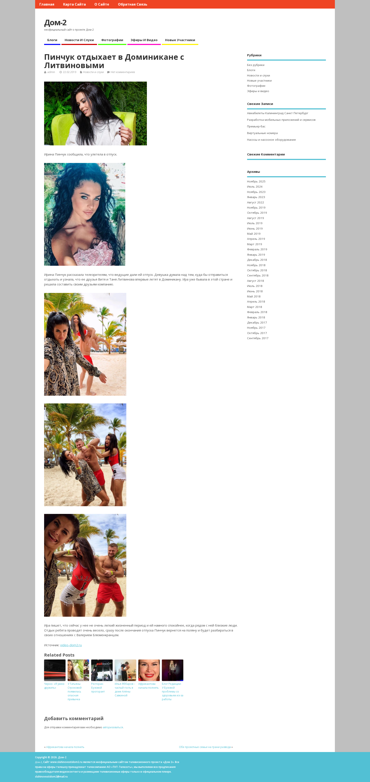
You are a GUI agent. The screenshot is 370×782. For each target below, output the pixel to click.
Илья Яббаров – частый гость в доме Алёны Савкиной (125, 689)
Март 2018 (254, 307)
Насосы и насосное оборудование (271, 140)
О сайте (101, 4)
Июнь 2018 (255, 291)
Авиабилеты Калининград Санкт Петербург (277, 113)
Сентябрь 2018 (258, 275)
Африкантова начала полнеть (148, 685)
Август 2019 (255, 218)
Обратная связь (132, 4)
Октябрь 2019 (257, 213)
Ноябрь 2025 (256, 181)
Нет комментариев (123, 72)
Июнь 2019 (255, 228)
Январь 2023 (256, 197)
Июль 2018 (255, 286)
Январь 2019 (256, 255)
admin (51, 72)
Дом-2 (55, 22)
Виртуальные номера (262, 133)
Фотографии (112, 40)
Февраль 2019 (257, 249)
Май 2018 (254, 296)
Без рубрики (255, 65)
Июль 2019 (255, 223)
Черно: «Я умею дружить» (54, 685)
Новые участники (180, 40)
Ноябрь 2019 (256, 207)
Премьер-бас (256, 126)
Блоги (52, 40)
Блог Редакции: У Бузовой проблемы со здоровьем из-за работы (172, 691)
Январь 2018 (256, 317)
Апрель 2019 (256, 239)
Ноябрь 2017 (256, 328)
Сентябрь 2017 (258, 338)
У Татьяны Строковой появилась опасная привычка (75, 691)
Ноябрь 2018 (256, 265)
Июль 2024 (255, 186)
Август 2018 (255, 281)
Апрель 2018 (256, 301)
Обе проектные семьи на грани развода (205, 747)
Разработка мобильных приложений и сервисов (281, 120)
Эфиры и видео (144, 40)
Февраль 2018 (257, 312)
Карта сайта (74, 4)
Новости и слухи (79, 40)
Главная (46, 4)
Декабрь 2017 (257, 322)
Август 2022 (255, 202)
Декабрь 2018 (257, 260)
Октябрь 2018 (257, 270)
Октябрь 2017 (257, 333)
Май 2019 (254, 234)
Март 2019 (254, 244)
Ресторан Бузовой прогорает (98, 687)
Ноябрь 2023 (256, 192)
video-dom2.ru (71, 645)
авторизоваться (113, 727)
